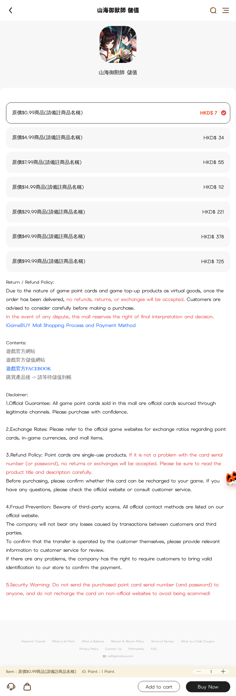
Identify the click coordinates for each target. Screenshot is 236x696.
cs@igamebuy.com (120, 656)
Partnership (136, 649)
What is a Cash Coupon (197, 641)
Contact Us (113, 649)
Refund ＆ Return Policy (127, 641)
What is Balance (93, 641)
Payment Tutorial (33, 641)
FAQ (154, 649)
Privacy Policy (88, 649)
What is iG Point (63, 641)
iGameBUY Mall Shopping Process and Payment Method (71, 325)
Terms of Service (162, 641)
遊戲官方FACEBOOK (28, 368)
